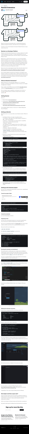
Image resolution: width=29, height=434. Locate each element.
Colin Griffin (7, 9)
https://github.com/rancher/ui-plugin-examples (8, 387)
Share (26, 10)
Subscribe (25, 1)
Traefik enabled (18, 223)
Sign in (22, 1)
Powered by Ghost (25, 427)
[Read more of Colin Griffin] (2, 10)
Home (5, 1)
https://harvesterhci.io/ (9, 88)
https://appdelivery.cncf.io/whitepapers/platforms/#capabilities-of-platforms (13, 70)
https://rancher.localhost (6, 183)
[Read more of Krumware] (4, 10)
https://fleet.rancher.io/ (23, 86)
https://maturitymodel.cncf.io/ (5, 77)
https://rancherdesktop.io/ (12, 99)
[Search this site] (19, 1)
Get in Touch (9, 1)
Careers (13, 1)
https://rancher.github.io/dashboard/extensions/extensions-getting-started (14, 105)
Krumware (11, 9)
